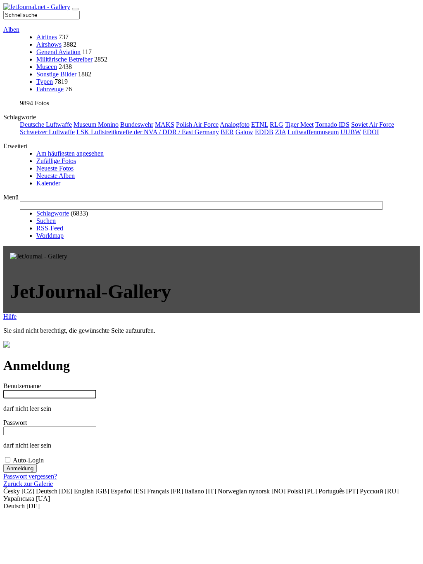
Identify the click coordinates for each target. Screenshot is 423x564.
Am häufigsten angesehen (70, 153)
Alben (11, 29)
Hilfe (10, 316)
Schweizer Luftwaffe (47, 131)
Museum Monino (96, 124)
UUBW (350, 131)
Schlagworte (52, 213)
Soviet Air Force (372, 124)
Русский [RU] (379, 491)
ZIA (280, 131)
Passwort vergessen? (30, 476)
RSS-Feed (49, 228)
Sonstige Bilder (56, 74)
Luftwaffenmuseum (313, 131)
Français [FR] (165, 491)
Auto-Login (28, 460)
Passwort (15, 422)
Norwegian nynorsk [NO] (251, 491)
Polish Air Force (197, 124)
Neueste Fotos (55, 168)
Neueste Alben (55, 175)
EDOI (371, 131)
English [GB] (91, 491)
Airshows (49, 44)
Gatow (244, 131)
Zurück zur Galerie (28, 483)
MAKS (164, 124)
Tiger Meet (299, 124)
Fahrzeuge (50, 88)
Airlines (46, 36)
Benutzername (22, 385)
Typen (44, 81)
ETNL (259, 124)
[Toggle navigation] (75, 9)
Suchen (46, 220)
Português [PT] (338, 491)
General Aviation (58, 51)
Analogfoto (235, 124)
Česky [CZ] (18, 491)
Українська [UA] (26, 498)
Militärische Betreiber (64, 59)
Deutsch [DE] (54, 491)
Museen (46, 66)
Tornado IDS (332, 124)
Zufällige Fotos (56, 160)
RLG (276, 124)
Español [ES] (128, 491)
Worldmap (50, 235)
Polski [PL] (302, 491)
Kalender (48, 183)
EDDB (264, 131)
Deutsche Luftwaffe (46, 124)
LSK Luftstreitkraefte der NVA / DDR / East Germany (147, 131)
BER (227, 131)
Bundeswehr (136, 124)
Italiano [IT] (200, 491)
